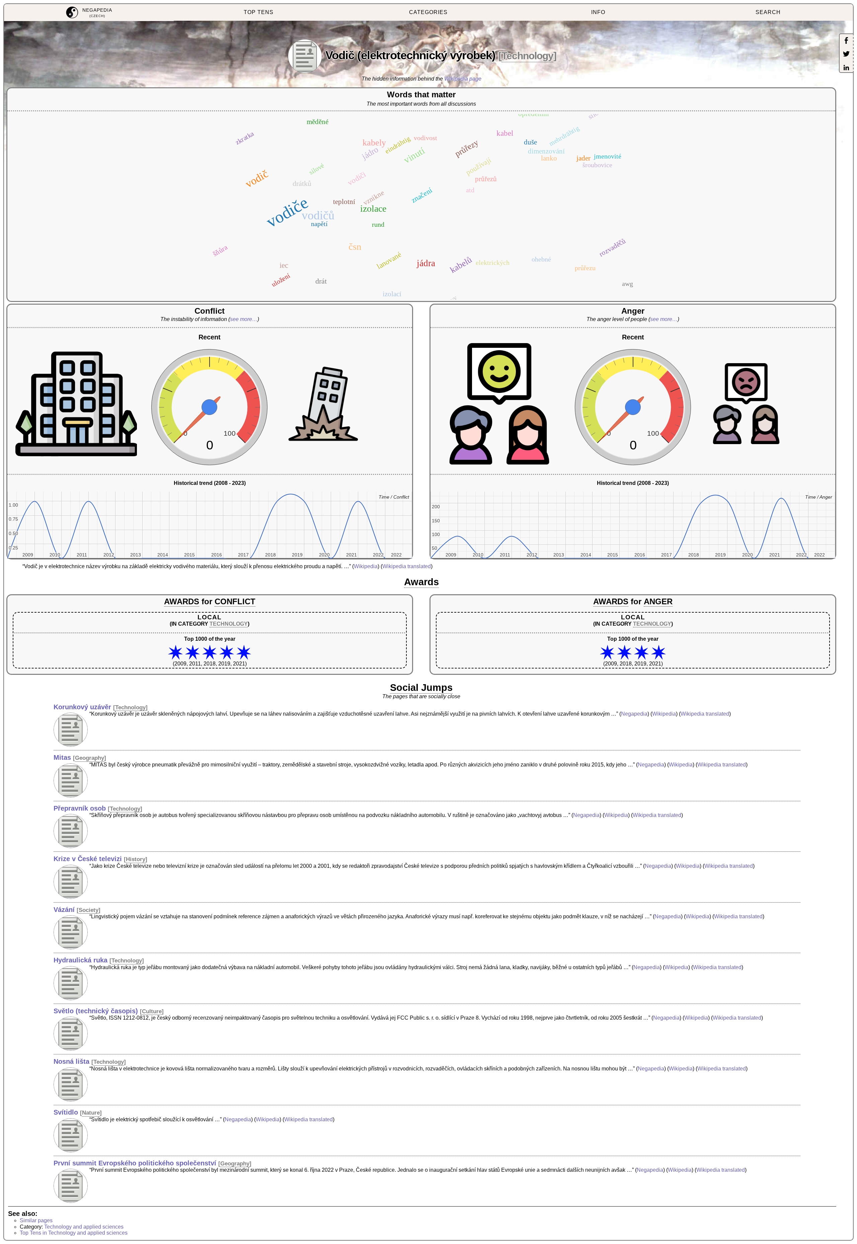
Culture (152, 1011)
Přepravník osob (80, 808)
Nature (91, 1113)
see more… (243, 319)
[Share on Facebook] (846, 41)
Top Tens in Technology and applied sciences (74, 1233)
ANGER (658, 601)
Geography (89, 758)
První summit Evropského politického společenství (135, 1163)
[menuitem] (89, 12)
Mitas (62, 757)
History (135, 859)
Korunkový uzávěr (82, 707)
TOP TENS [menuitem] (259, 12)
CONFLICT (235, 601)
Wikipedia (366, 566)
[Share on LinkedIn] (846, 68)
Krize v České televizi (88, 858)
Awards (421, 582)
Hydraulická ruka (80, 960)
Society (88, 910)
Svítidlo (66, 1112)
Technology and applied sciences (84, 1227)
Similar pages (36, 1220)
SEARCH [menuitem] (768, 12)
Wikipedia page (462, 79)
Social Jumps (421, 687)
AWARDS (181, 601)
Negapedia (634, 714)
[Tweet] (846, 54)
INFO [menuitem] (598, 12)
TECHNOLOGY (229, 624)
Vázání (64, 909)
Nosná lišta (71, 1061)
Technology (527, 55)
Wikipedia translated (406, 566)
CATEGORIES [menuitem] (428, 12)
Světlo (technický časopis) (96, 1011)
